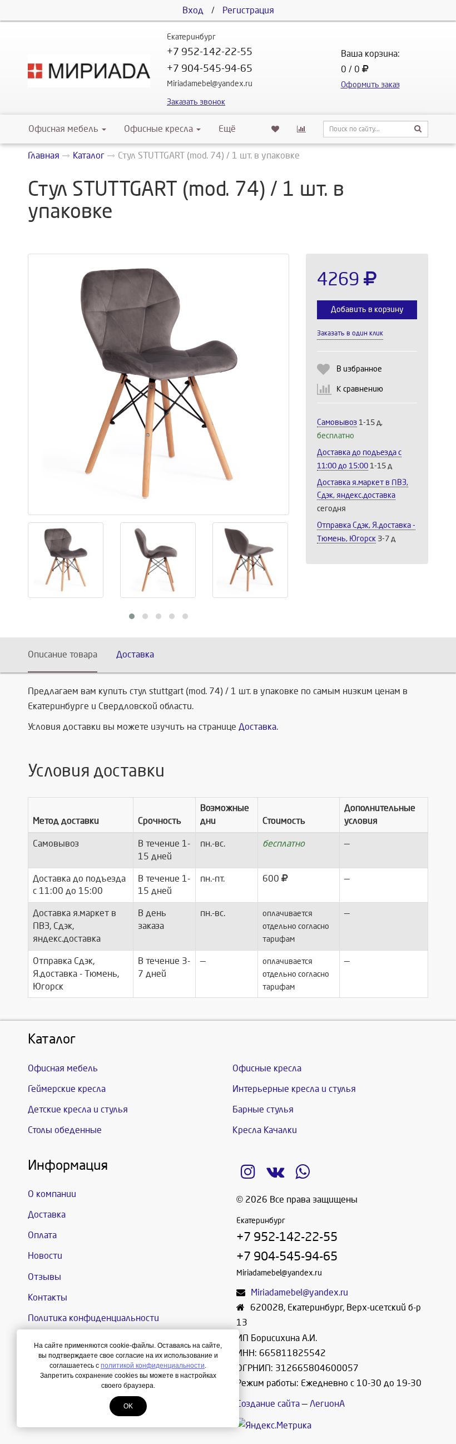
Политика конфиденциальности (93, 1318)
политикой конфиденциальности (153, 1365)
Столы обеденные (65, 1130)
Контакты (47, 1297)
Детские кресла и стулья (78, 1109)
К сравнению (359, 389)
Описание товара (62, 654)
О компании (52, 1194)
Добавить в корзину (367, 309)
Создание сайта (268, 1403)
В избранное (359, 369)
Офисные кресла (159, 128)
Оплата (42, 1235)
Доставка (135, 654)
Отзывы (44, 1277)
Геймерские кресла (67, 1089)
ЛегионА (327, 1403)
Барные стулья (263, 1109)
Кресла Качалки (264, 1130)
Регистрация (248, 10)
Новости (45, 1255)
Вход (193, 10)
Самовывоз (337, 422)
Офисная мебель (63, 128)
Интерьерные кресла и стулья (294, 1089)
